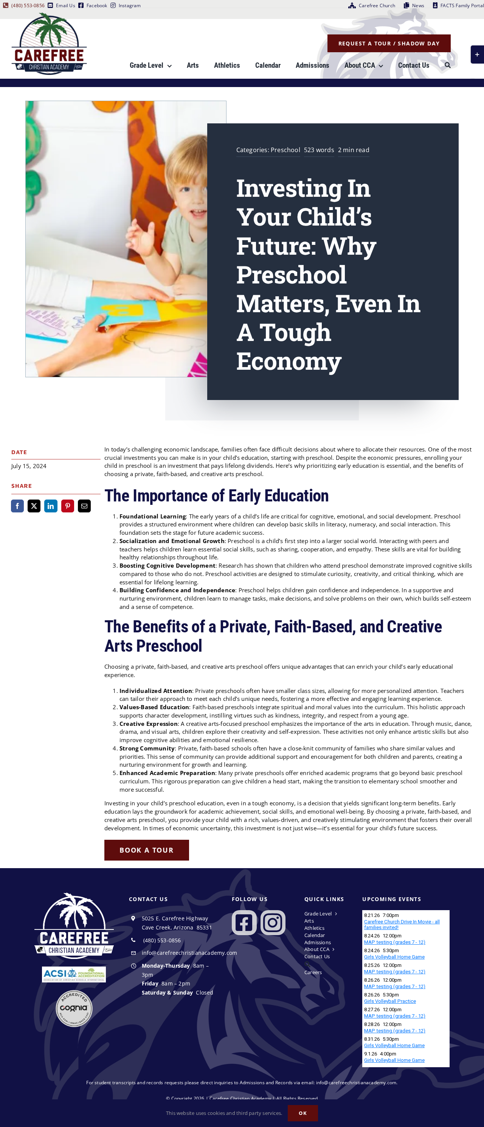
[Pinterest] (67, 506)
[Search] (448, 65)
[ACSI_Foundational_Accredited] (74, 969)
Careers (313, 972)
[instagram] (273, 922)
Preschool (285, 150)
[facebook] (244, 922)
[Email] (84, 506)
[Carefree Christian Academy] (49, 15)
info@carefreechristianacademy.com (189, 952)
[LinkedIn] (50, 506)
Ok (303, 1113)
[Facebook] (17, 506)
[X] (34, 506)
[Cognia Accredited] (74, 992)
